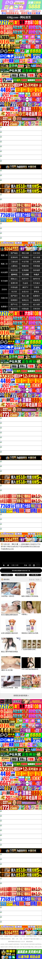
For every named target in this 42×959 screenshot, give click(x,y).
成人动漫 (36, 257)
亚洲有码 (14, 257)
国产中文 (14, 304)
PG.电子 (35, 575)
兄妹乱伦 (25, 304)
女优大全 (25, 292)
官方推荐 (4, 281)
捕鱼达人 (14, 279)
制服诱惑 (36, 300)
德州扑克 (36, 279)
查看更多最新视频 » (21, 695)
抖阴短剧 (25, 309)
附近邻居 (14, 270)
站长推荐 (4, 272)
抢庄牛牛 (25, 279)
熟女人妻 (25, 296)
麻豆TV (25, 287)
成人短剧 (36, 304)
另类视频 (36, 266)
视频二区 (4, 264)
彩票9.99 (14, 283)
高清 (25, 565)
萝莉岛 (36, 292)
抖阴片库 (4, 298)
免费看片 (4, 307)
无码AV (4, 289)
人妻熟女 (14, 266)
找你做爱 (36, 270)
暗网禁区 (14, 300)
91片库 (14, 292)
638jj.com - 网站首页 (19, 17)
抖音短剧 (14, 287)
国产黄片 (14, 296)
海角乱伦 (25, 300)
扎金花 (25, 283)
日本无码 (36, 253)
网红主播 (25, 253)
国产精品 (14, 253)
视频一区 (4, 255)
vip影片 (7, 575)
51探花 (36, 287)
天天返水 (36, 283)
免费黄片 (36, 296)
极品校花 (14, 309)
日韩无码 (36, 309)
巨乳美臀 (36, 262)
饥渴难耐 (25, 270)
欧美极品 (25, 257)
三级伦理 (14, 262)
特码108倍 (21, 575)
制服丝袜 (25, 266)
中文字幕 (25, 262)
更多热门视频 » (35, 579)
